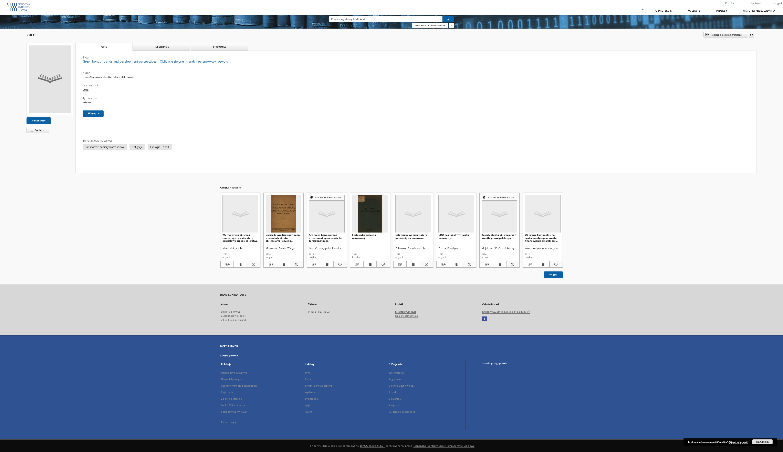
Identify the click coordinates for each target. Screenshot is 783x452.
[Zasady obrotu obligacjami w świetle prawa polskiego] (499, 214)
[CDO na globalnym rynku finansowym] (456, 214)
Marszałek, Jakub (123, 77)
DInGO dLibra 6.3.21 (372, 446)
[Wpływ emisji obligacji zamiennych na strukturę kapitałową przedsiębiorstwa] (240, 214)
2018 (85, 90)
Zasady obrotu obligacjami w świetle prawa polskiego (499, 236)
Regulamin (394, 379)
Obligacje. (137, 147)
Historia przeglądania (759, 10)
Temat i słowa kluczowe (318, 385)
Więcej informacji (738, 441)
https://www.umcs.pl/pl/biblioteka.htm (504, 311)
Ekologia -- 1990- (160, 147)
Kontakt (392, 392)
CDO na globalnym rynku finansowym (453, 236)
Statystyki (393, 405)
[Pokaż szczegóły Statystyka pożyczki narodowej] (382, 264)
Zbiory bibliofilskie (231, 398)
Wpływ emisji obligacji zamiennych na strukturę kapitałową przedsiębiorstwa (240, 237)
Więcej (553, 274)
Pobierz (39, 130)
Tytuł (308, 372)
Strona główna (229, 355)
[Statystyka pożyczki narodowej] (370, 214)
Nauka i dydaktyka (231, 379)
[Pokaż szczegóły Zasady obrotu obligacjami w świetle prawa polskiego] (512, 264)
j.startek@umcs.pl (405, 311)
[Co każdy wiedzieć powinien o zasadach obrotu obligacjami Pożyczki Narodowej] (283, 214)
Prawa (308, 411)
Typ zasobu (311, 398)
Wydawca (310, 392)
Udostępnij (776, 3)
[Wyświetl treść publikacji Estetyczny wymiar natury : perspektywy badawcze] (413, 264)
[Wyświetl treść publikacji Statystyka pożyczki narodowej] (370, 264)
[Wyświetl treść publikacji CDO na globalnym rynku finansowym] (456, 264)
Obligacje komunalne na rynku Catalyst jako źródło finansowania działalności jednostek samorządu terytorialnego (540, 237)
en (732, 3)
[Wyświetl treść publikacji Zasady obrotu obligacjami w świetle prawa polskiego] (499, 264)
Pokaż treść (38, 120)
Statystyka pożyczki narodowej (364, 236)
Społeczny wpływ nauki (234, 411)
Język (308, 405)
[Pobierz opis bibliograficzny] (227, 264)
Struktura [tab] (219, 46)
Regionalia (227, 392)
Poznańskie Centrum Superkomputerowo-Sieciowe (443, 446)
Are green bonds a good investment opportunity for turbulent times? (325, 237)
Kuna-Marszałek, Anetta (97, 77)
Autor (308, 379)
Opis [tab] (104, 46)
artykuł (87, 102)
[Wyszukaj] (448, 19)
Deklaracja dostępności (402, 411)
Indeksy (721, 10)
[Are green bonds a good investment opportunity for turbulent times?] (326, 214)
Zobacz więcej (229, 422)
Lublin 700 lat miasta (233, 405)
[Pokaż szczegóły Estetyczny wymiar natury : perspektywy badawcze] (425, 264)
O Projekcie (663, 10)
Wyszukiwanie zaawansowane (430, 25)
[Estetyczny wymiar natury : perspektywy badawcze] (413, 214)
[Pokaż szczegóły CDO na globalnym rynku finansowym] (469, 264)
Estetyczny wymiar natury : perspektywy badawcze (411, 236)
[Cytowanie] (751, 34)
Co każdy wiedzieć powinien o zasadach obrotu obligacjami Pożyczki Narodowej (283, 237)
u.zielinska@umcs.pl (406, 316)
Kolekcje (694, 10)
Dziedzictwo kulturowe (234, 372)
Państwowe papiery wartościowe (105, 147)
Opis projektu (396, 372)
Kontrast (756, 3)
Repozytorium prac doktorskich (239, 385)
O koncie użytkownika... (401, 385)
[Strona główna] (642, 10)
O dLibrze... (394, 398)
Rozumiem (762, 442)
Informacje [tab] (162, 46)
